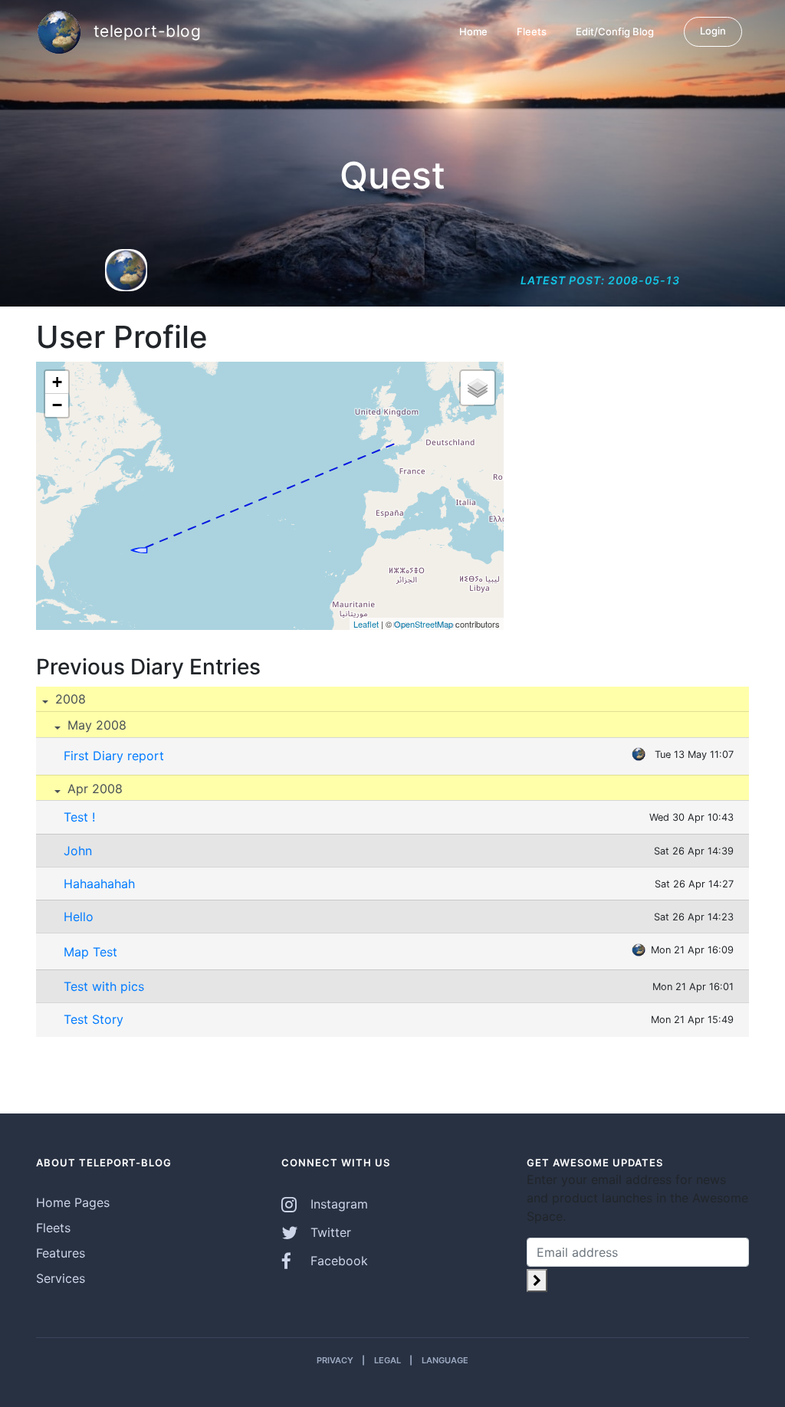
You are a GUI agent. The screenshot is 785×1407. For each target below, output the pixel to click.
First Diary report (114, 755)
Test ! (79, 817)
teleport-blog (144, 30)
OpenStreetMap (423, 624)
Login (713, 31)
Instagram (337, 1204)
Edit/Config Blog (615, 31)
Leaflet (366, 624)
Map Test (90, 951)
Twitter (329, 1232)
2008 (68, 699)
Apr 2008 (93, 788)
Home (473, 31)
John (78, 850)
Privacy (335, 1360)
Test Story (93, 1019)
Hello (79, 916)
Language (445, 1360)
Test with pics (104, 986)
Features (60, 1253)
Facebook (337, 1260)
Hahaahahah (99, 883)
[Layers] (477, 388)
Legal (387, 1360)
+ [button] (57, 382)
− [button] (57, 405)
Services (60, 1278)
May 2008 (95, 725)
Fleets (532, 31)
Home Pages (73, 1202)
